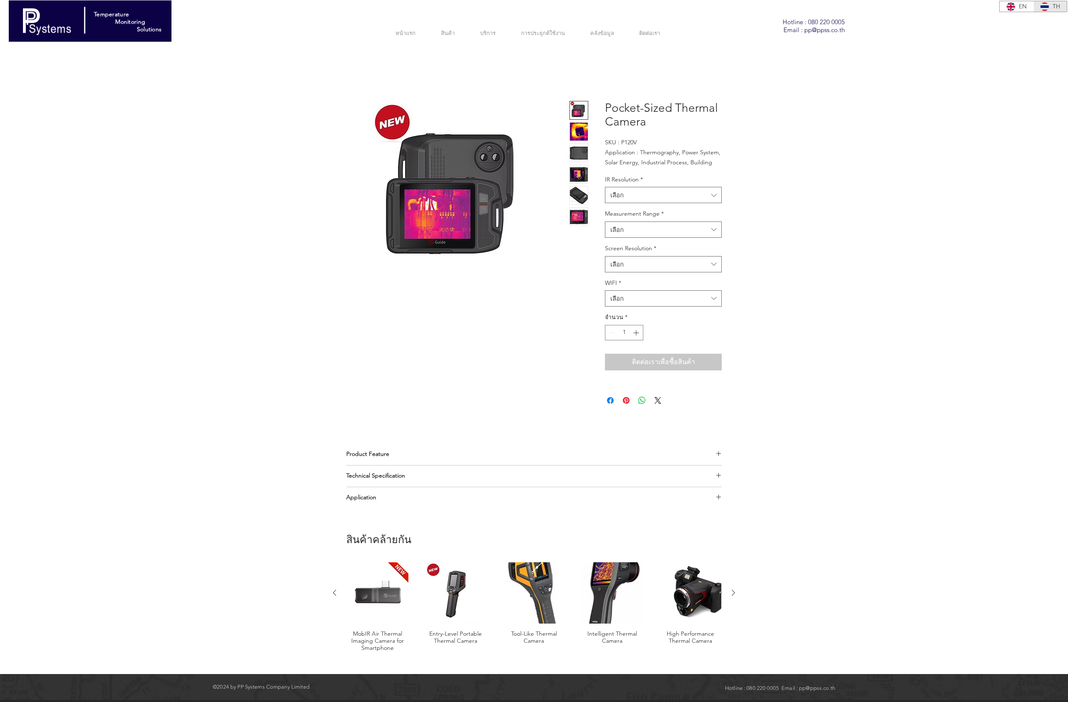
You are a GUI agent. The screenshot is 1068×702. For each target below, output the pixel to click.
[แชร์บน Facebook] (610, 411)
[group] (534, 625)
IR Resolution (624, 190)
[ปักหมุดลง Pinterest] (626, 411)
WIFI (613, 293)
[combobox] (663, 205)
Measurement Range (634, 224)
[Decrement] (611, 343)
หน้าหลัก (359, 71)
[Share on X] (658, 411)
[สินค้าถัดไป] (733, 603)
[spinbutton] (624, 343)
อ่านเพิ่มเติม (620, 172)
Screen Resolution (630, 258)
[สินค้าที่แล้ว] (335, 603)
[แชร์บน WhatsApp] (642, 411)
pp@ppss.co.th (824, 30)
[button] (494, 33)
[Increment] (637, 343)
